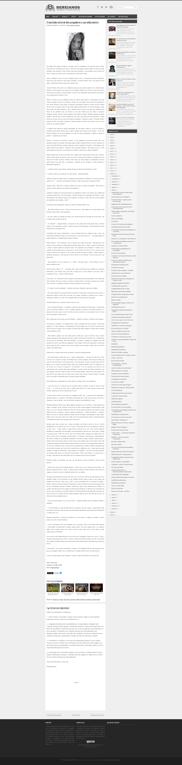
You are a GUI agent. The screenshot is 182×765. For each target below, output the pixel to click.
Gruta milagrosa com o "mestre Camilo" (123, 355)
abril (113, 500)
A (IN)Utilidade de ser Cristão (120, 289)
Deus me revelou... (117, 444)
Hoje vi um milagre (117, 218)
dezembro (115, 176)
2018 (111, 148)
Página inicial (76, 715)
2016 (111, 154)
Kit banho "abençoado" (118, 441)
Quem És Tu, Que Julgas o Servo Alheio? (123, 238)
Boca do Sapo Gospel (117, 361)
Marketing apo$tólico (118, 347)
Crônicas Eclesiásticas (80, 599)
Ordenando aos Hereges (119, 276)
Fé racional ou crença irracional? (121, 417)
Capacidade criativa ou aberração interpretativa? (121, 193)
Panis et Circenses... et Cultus (120, 491)
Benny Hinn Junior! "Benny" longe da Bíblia (122, 423)
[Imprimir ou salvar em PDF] (57, 573)
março (114, 503)
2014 (111, 160)
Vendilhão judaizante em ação (120, 227)
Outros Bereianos (100, 16)
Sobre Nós (55, 16)
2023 (111, 137)
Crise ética (114, 221)
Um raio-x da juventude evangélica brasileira (122, 448)
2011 (111, 168)
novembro (115, 179)
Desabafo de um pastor (118, 483)
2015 (111, 157)
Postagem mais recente (54, 715)
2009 (111, 174)
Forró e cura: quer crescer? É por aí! (122, 320)
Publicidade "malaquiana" (119, 420)
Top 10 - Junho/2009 (117, 486)
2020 (111, 143)
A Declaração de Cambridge (120, 474)
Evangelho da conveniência (119, 323)
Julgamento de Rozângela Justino (121, 204)
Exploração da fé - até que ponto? (121, 454)
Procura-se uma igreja (118, 253)
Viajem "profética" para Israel (120, 331)
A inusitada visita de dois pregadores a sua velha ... (123, 230)
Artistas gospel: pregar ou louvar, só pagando (122, 303)
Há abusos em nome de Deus (120, 376)
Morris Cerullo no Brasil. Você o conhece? (126, 79)
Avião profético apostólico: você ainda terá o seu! (123, 212)
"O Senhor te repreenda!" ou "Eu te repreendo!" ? (125, 93)
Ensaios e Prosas (55, 567)
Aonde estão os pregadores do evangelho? (120, 249)
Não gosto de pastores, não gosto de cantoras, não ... (122, 279)
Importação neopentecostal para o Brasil (122, 310)
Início (47, 16)
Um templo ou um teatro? (119, 379)
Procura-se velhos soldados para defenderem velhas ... (121, 261)
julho (113, 190)
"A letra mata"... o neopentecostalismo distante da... (123, 433)
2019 (111, 146)
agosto (114, 187)
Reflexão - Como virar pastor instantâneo (120, 438)
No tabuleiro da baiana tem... (120, 265)
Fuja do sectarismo (117, 488)
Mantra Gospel (115, 300)
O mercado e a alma (117, 267)
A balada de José (116, 401)
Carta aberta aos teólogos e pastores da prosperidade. (123, 410)
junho (113, 495)
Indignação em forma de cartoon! (121, 393)
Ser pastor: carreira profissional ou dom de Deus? (123, 256)
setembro (115, 184)
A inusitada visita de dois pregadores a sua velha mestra (73, 22)
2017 (111, 151)
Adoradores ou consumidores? (121, 273)
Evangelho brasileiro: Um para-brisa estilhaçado (122, 458)
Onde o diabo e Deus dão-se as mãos (122, 477)
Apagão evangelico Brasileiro (120, 283)
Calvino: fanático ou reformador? (121, 368)
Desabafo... (114, 344)
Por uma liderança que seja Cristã (121, 314)
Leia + (51, 744)
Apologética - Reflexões (69, 599)
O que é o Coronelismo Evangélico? (122, 224)
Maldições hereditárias (118, 349)
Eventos (73, 16)
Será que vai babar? (117, 467)
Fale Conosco (111, 16)
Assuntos (64, 16)
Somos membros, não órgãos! (120, 462)
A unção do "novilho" (117, 382)
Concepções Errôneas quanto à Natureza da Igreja (126, 26)
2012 (111, 165)
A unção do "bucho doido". (119, 396)
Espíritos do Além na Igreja (119, 352)
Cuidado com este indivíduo (120, 373)
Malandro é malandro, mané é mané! (122, 387)
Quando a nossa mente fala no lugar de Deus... (123, 340)
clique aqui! (65, 662)
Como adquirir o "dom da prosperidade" (119, 364)
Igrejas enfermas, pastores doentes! (122, 451)
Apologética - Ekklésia (58, 599)
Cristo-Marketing (116, 390)
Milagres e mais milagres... (119, 427)
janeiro (114, 509)
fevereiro (114, 506)
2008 (111, 512)
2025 (111, 134)
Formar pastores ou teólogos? (120, 197)
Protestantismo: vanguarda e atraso (122, 294)
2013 (111, 162)
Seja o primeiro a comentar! (73, 25)
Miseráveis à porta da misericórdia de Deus (123, 235)
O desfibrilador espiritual (119, 286)
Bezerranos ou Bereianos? (119, 297)
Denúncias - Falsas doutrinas (93, 599)
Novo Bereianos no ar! (118, 307)
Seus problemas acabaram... (120, 404)
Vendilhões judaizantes (118, 480)
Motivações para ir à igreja (119, 371)
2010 (111, 171)
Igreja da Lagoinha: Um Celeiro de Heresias (126, 53)
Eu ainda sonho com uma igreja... (121, 407)
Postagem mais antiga (97, 715)
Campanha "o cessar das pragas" (121, 325)
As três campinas (116, 216)
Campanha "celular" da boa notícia (122, 464)
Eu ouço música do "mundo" (120, 328)
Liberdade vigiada (117, 399)
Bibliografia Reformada (85, 16)
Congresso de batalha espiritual (121, 317)
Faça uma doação (123, 16)
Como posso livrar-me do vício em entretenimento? (121, 207)
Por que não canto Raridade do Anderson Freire (126, 39)
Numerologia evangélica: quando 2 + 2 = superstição (123, 242)
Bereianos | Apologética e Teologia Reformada (88, 760)
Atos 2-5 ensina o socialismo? (125, 118)
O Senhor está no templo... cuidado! (122, 270)
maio (113, 497)
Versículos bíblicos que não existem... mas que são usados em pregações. (125, 105)
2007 (111, 515)
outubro (114, 182)
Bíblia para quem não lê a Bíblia (121, 291)
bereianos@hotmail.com (71, 619)
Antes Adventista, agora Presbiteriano (123, 66)
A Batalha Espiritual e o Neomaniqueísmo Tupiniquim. (121, 470)
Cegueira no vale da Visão (119, 246)
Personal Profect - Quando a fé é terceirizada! (121, 200)
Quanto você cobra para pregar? (121, 385)
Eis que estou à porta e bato (119, 430)
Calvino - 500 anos (117, 358)
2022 (111, 140)
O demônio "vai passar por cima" (121, 337)
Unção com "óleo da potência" (120, 334)
